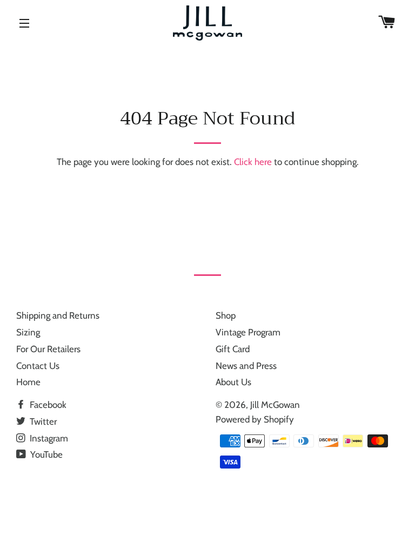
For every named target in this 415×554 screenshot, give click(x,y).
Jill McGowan (275, 404)
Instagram (48, 438)
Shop (226, 315)
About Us (233, 382)
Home (28, 382)
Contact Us (37, 365)
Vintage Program (248, 332)
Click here (253, 161)
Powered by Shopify (255, 419)
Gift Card (233, 349)
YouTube (45, 454)
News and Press (246, 365)
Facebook (47, 404)
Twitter (42, 421)
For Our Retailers (48, 349)
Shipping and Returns (57, 315)
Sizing (28, 332)
